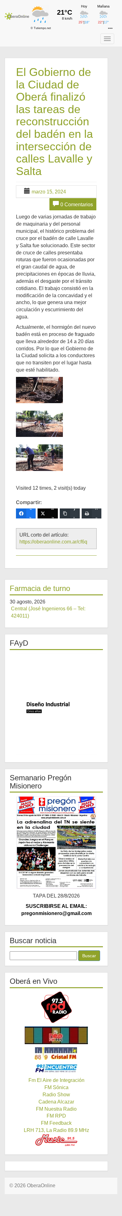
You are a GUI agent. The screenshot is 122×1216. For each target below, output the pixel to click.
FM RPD (56, 1115)
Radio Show (56, 1094)
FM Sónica (56, 1087)
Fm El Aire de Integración (56, 1080)
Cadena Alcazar (56, 1101)
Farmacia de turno (40, 588)
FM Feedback (56, 1123)
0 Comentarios (76, 204)
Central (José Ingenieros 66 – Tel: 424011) (48, 612)
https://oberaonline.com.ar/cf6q (53, 541)
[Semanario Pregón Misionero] (56, 842)
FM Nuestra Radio (56, 1109)
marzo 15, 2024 (49, 191)
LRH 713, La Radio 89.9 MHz (56, 1130)
